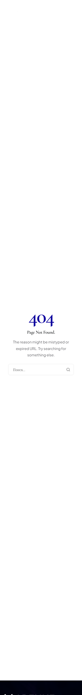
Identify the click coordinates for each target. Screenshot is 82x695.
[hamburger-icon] (77, 18)
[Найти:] (41, 369)
